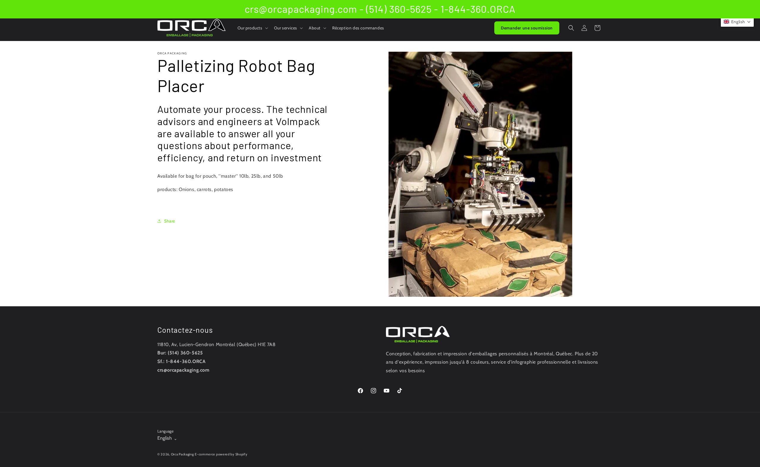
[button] (252, 28)
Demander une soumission (527, 28)
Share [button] (169, 221)
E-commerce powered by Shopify (221, 454)
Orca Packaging (182, 454)
